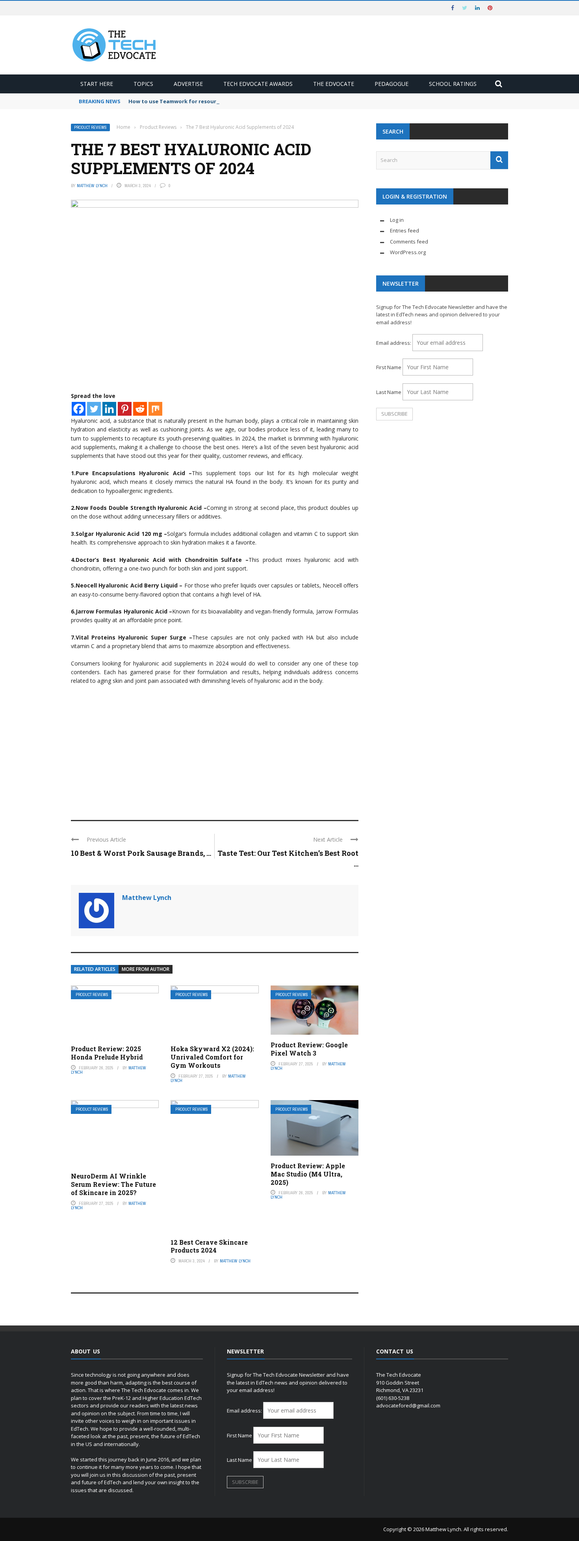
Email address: (394, 342)
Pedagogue (391, 83)
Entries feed (404, 230)
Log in (397, 219)
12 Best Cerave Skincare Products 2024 (209, 1246)
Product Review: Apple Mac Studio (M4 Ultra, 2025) (308, 1174)
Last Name (388, 392)
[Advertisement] (214, 749)
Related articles (94, 969)
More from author (145, 969)
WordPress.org (408, 252)
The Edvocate (333, 83)
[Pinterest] (125, 409)
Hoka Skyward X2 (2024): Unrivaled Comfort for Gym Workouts (212, 1057)
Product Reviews (90, 127)
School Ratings (453, 83)
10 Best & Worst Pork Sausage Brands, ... (141, 853)
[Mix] (155, 409)
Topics (143, 83)
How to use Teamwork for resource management (193, 101)
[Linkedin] (109, 409)
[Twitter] (94, 409)
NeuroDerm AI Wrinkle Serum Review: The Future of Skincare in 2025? (113, 1184)
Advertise (188, 83)
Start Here (96, 83)
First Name (388, 367)
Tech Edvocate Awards (258, 83)
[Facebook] (78, 409)
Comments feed (409, 241)
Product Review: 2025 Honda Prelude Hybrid (107, 1053)
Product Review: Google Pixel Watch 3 (309, 1049)
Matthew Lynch (92, 185)
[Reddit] (140, 409)
